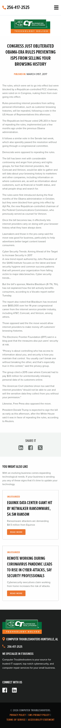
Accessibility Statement (41, 720)
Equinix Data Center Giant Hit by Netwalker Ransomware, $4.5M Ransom (29, 508)
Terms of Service (16, 720)
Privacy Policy (18, 715)
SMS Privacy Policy (38, 715)
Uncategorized (13, 496)
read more (16, 532)
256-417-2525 (18, 7)
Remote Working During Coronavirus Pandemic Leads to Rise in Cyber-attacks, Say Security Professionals (29, 567)
